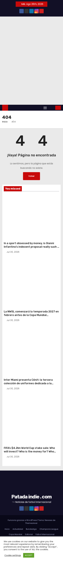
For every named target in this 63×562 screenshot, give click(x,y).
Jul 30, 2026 (13, 251)
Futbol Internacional (45, 534)
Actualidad (18, 529)
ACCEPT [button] (28, 555)
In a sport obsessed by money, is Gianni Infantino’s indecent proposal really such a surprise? (31, 247)
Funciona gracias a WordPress (22, 520)
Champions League (49, 529)
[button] (51, 107)
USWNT (10, 272)
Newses (48, 520)
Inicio (5, 121)
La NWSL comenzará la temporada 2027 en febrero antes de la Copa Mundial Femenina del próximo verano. (31, 315)
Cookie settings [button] (12, 555)
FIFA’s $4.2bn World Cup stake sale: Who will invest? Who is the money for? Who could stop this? (29, 451)
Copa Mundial (15, 534)
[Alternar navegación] (45, 108)
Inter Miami (9, 339)
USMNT (10, 204)
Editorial (11, 200)
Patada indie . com (31, 497)
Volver (31, 176)
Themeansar (31, 523)
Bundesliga (31, 529)
